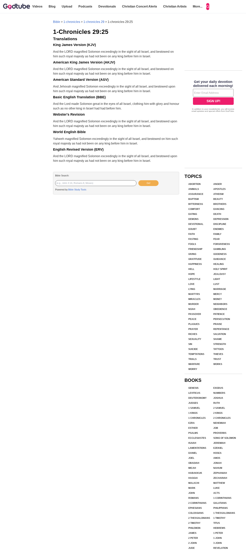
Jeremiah (219, 443)
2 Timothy (194, 523)
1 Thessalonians (224, 513)
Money (217, 299)
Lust (216, 284)
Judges (193, 403)
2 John (192, 543)
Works (217, 364)
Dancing (218, 209)
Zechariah (220, 478)
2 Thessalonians (199, 518)
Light (216, 279)
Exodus (218, 388)
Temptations (196, 354)
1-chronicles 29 (93, 21)
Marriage (219, 289)
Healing (218, 264)
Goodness (220, 254)
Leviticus (194, 393)
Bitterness (195, 204)
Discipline (219, 224)
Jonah (217, 463)
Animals (193, 189)
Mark (191, 488)
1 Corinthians (222, 498)
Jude (191, 548)
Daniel (192, 453)
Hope (191, 274)
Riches (192, 334)
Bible (56, 21)
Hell (191, 269)
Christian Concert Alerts (139, 6)
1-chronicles (71, 21)
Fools (192, 244)
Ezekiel (218, 448)
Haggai (193, 478)
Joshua (218, 398)
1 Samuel (194, 408)
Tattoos (218, 349)
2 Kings (218, 413)
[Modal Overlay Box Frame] (213, 96)
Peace (192, 319)
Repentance (221, 329)
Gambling (219, 249)
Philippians (220, 508)
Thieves (218, 354)
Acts (216, 493)
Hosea (217, 453)
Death (217, 214)
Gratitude (195, 259)
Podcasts (85, 6)
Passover (194, 314)
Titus (216, 523)
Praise (217, 324)
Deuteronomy (197, 398)
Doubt (192, 229)
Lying (191, 289)
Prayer (193, 329)
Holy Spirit (220, 269)
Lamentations (197, 448)
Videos (37, 6)
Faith (191, 234)
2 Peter (193, 538)
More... (197, 6)
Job (215, 428)
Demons (193, 219)
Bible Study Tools (77, 189)
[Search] (207, 6)
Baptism (193, 199)
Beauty (218, 199)
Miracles (194, 299)
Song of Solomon (224, 438)
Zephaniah (220, 473)
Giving (192, 254)
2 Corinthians (197, 503)
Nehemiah (219, 423)
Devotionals (107, 6)
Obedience (220, 309)
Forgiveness (221, 244)
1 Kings (193, 413)
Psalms (193, 433)
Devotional (195, 224)
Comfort (194, 209)
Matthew (219, 483)
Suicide (193, 349)
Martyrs (194, 294)
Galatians (220, 503)
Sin (190, 344)
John (191, 493)
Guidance (219, 259)
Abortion (194, 184)
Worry (192, 369)
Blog (52, 6)
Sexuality (194, 339)
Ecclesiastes (197, 438)
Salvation (219, 334)
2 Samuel (219, 408)
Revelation (220, 548)
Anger (217, 184)
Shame (217, 339)
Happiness (195, 264)
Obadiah (193, 463)
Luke (216, 488)
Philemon (194, 528)
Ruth (216, 403)
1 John (217, 538)
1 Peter (218, 533)
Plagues (193, 324)
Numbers (219, 393)
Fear (216, 239)
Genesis (193, 388)
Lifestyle (194, 279)
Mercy (217, 294)
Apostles (219, 189)
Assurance (195, 194)
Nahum (217, 468)
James (192, 533)
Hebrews (219, 528)
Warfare (194, 364)
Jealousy (219, 274)
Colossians (196, 513)
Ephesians (195, 508)
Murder (193, 304)
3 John (217, 543)
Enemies (218, 229)
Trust (217, 359)
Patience (219, 314)
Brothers (219, 204)
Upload (67, 6)
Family (217, 234)
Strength (219, 344)
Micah (192, 468)
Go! (148, 183)
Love (191, 284)
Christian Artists (175, 6)
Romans (193, 498)
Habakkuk (195, 473)
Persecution (221, 319)
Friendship (195, 249)
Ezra (191, 423)
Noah (191, 309)
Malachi (193, 483)
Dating (192, 214)
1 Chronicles (197, 418)
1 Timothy (219, 518)
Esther (193, 428)
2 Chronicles (222, 418)
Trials (192, 359)
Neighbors (220, 304)
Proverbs (219, 433)
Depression (221, 219)
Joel (191, 458)
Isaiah (192, 443)
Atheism (218, 194)
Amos (216, 458)
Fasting (193, 239)
